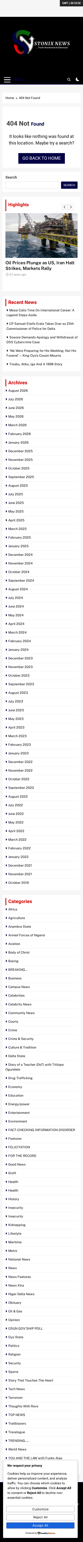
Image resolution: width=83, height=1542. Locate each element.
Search (11, 177)
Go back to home (41, 158)
